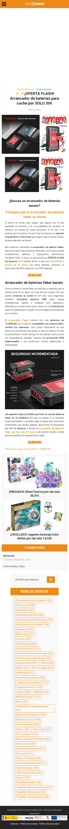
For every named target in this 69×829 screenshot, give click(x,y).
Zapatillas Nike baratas (31, 792)
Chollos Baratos (44, 89)
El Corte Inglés (43, 668)
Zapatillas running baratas (33, 797)
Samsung (24, 753)
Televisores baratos (29, 772)
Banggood (25, 629)
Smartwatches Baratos (31, 763)
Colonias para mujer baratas (34, 658)
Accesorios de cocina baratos (34, 600)
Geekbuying (25, 672)
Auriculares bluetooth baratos (35, 619)
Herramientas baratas (31, 677)
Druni (48, 663)
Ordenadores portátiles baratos (31, 708)
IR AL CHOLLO (35, 275)
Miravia (41, 692)
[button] (4, 4)
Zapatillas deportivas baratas (34, 787)
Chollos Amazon (25, 89)
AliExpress (25, 605)
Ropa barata (26, 743)
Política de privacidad (49, 824)
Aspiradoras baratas (30, 615)
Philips (23, 729)
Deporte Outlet (27, 663)
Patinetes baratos (29, 719)
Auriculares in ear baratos (32, 624)
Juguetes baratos (29, 687)
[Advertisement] (34, 47)
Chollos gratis (26, 644)
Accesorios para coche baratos (22, 449)
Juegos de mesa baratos (32, 682)
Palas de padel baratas (31, 715)
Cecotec (24, 639)
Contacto (14, 824)
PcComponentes (28, 724)
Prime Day (42, 729)
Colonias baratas (28, 648)
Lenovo (23, 692)
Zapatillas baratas (29, 782)
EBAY (22, 668)
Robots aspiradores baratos (34, 739)
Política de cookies (29, 824)
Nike (22, 701)
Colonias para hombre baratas (35, 653)
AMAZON (45, 449)
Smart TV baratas (29, 758)
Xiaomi (23, 777)
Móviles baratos (28, 697)
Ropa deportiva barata (31, 748)
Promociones (27, 734)
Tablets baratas (27, 768)
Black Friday (25, 634)
